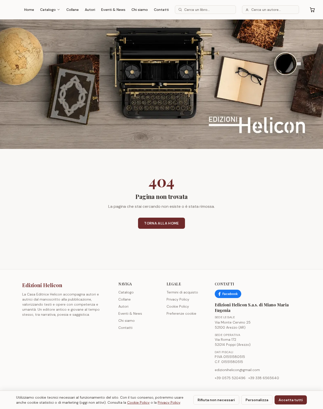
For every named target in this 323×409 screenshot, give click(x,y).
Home (29, 9)
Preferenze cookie (181, 313)
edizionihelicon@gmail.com (237, 370)
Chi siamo (139, 9)
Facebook (230, 294)
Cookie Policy (178, 306)
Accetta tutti (291, 400)
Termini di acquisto (182, 292)
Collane (72, 9)
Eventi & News (113, 9)
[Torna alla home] (161, 84)
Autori (90, 9)
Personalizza (257, 400)
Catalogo (48, 9)
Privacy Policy (178, 299)
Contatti (161, 9)
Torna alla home (161, 223)
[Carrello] (312, 9)
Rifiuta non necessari (216, 400)
